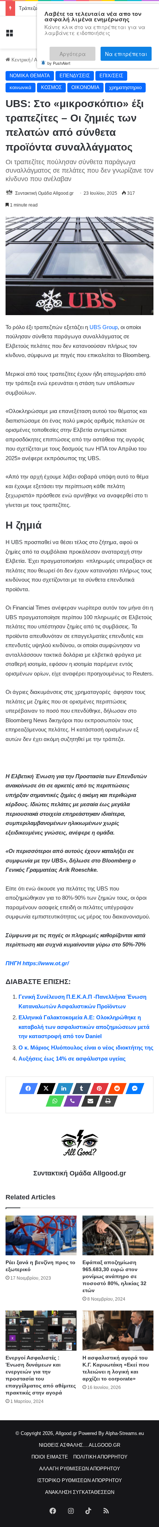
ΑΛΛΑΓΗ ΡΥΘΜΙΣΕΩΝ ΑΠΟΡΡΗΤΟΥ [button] (79, 1468)
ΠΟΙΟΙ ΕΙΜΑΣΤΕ (49, 1457)
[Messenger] (132, 1088)
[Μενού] (9, 35)
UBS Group (103, 327)
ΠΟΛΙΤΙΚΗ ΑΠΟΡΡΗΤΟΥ (100, 1457)
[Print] (106, 1101)
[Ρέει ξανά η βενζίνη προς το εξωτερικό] (41, 1235)
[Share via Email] (88, 1101)
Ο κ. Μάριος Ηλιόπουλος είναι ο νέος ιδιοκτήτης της (85, 1047)
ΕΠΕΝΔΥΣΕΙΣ (75, 75)
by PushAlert (58, 58)
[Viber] (70, 1101)
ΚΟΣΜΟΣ (51, 87)
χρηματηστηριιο (125, 87)
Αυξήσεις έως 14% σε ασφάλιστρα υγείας (72, 1058)
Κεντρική (20, 60)
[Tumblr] (79, 1088)
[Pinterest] (97, 1088)
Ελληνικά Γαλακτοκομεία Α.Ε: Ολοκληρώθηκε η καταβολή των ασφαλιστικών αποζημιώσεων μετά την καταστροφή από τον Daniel (83, 1026)
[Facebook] (26, 1088)
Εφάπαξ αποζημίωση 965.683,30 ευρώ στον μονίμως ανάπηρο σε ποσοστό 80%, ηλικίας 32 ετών (114, 1276)
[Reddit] (115, 1088)
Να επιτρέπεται (126, 50)
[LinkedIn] (61, 1088)
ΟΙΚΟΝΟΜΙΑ (85, 87)
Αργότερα (78, 50)
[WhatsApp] (52, 1101)
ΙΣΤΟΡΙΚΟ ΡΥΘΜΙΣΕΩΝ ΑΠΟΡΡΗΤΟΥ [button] (79, 1480)
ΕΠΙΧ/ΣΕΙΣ (111, 75)
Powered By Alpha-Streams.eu (111, 1433)
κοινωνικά (20, 87)
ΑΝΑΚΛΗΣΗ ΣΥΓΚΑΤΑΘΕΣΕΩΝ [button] (79, 1492)
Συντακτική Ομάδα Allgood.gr (44, 193)
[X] (44, 1088)
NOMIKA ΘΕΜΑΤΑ (30, 75)
